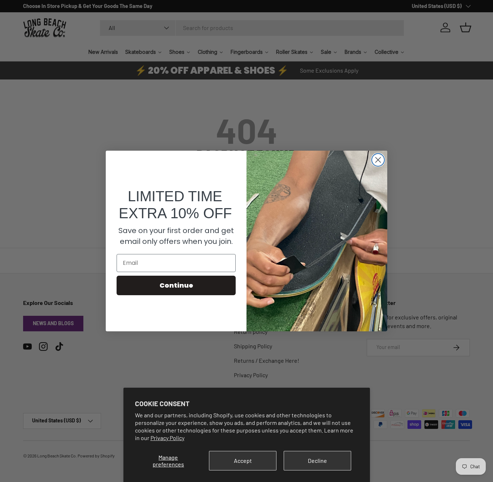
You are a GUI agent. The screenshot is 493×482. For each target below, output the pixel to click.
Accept (243, 460)
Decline (317, 460)
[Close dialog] (378, 160)
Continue (176, 285)
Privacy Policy (167, 437)
